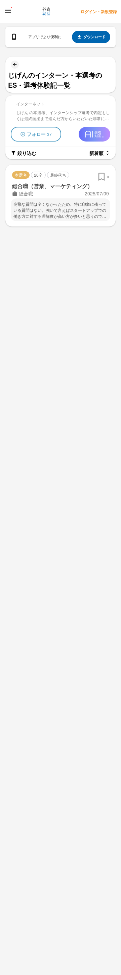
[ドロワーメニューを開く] (8, 11)
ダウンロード (94, 36)
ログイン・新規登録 (99, 11)
